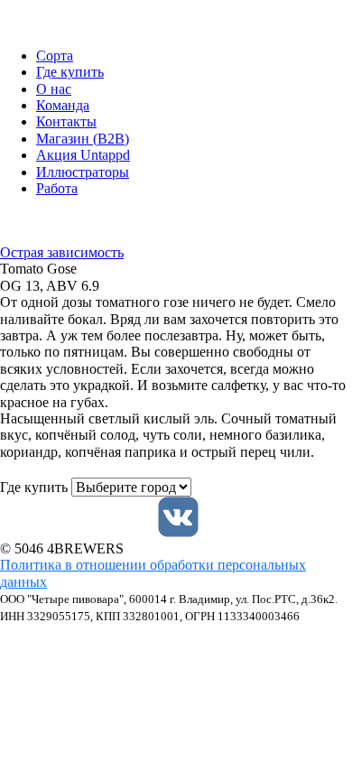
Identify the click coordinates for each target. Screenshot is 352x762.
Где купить (70, 71)
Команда (62, 105)
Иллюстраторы (82, 172)
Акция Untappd (83, 155)
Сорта (54, 55)
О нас (53, 89)
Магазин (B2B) (82, 138)
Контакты (66, 121)
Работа (57, 188)
